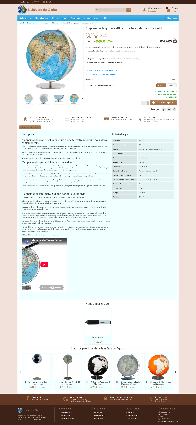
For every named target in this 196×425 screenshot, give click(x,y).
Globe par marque (59, 18)
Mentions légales (133, 415)
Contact (48, 2)
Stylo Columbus (98, 337)
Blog (106, 18)
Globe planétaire (41, 18)
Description (28, 134)
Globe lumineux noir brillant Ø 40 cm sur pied (37, 383)
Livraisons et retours (67, 412)
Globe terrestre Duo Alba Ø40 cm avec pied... (67, 383)
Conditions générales (67, 418)
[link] (164, 109)
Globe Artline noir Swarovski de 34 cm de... (98, 383)
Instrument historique (92, 18)
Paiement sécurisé (66, 415)
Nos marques (98, 418)
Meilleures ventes (99, 415)
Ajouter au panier (166, 102)
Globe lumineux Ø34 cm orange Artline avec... (159, 383)
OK (129, 10)
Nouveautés (172, 18)
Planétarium (75, 18)
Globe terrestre (25, 18)
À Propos (131, 412)
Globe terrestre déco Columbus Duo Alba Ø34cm (128, 383)
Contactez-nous (133, 418)
